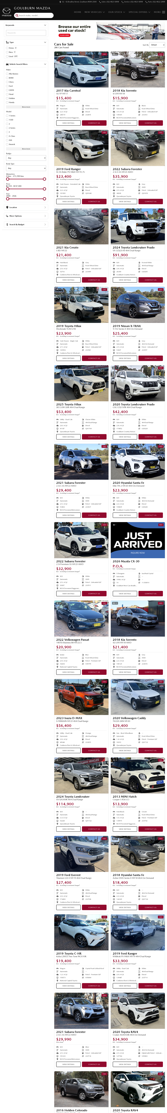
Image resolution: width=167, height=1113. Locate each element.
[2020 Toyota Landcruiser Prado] (138, 383)
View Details (68, 123)
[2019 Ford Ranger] (81, 148)
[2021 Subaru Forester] (81, 462)
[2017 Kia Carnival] (81, 70)
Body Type (10, 164)
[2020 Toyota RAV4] (138, 1011)
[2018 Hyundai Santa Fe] (138, 854)
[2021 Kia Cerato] (81, 226)
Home (77, 12)
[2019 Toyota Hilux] (81, 305)
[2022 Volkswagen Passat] (81, 619)
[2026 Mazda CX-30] (138, 540)
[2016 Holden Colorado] (81, 1089)
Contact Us (94, 123)
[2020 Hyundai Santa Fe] (138, 462)
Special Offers (138, 12)
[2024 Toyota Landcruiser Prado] (138, 226)
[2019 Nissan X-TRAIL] (138, 305)
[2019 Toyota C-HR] (81, 932)
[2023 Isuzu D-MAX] (81, 697)
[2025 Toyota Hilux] (81, 383)
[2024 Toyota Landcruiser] (81, 775)
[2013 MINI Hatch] (138, 775)
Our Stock (115, 12)
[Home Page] (6, 12)
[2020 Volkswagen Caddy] (138, 697)
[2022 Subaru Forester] (138, 148)
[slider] (7, 179)
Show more (26, 107)
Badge (8, 153)
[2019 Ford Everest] (81, 854)
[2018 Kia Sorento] (138, 70)
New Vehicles (93, 12)
